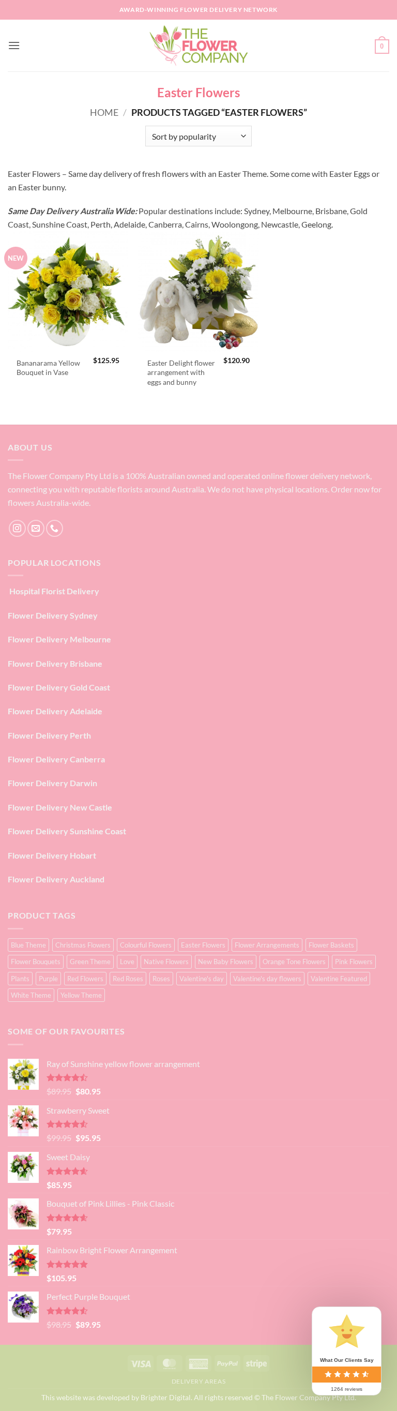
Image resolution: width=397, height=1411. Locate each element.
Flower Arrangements (267, 945)
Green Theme (90, 961)
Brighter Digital (166, 1397)
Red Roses (128, 978)
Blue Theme (28, 945)
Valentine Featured (339, 978)
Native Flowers (166, 961)
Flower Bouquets (35, 961)
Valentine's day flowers (267, 978)
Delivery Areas (199, 1381)
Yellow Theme (81, 995)
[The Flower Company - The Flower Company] (198, 45)
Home (104, 112)
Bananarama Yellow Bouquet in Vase (48, 367)
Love (127, 961)
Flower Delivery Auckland (56, 879)
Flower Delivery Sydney (53, 615)
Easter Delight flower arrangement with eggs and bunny (181, 372)
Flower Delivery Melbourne (59, 639)
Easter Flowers (203, 945)
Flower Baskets (331, 945)
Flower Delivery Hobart (52, 855)
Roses (161, 978)
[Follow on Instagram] (17, 528)
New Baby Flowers (225, 961)
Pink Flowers (354, 961)
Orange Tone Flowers (294, 961)
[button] (14, 45)
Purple (48, 978)
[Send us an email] (35, 528)
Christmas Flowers (83, 945)
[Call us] (54, 528)
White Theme (31, 995)
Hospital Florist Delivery (53, 591)
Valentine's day (201, 978)
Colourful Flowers (146, 945)
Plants (20, 978)
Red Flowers (85, 978)
